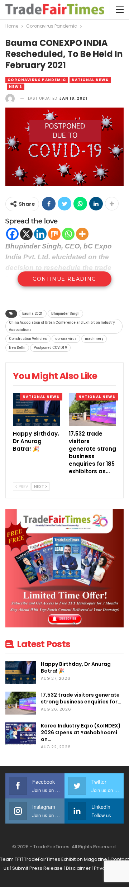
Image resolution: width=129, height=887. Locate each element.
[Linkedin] (40, 234)
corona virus (66, 339)
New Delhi (17, 348)
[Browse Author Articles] (10, 98)
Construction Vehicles (28, 339)
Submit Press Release (37, 868)
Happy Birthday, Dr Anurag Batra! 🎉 (76, 667)
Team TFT (11, 859)
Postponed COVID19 (50, 348)
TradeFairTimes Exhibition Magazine (65, 859)
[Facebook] (12, 234)
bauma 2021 (32, 314)
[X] (26, 234)
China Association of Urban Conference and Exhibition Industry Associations (62, 326)
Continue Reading (64, 279)
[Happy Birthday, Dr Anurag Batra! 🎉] (36, 409)
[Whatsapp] (68, 234)
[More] (82, 234)
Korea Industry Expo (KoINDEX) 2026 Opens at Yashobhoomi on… (81, 732)
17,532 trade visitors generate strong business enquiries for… (81, 698)
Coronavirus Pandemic (37, 79)
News (15, 86)
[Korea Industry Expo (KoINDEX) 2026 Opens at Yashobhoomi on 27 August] (20, 733)
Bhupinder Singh (65, 314)
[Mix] (54, 234)
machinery (94, 339)
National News (90, 79)
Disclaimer (78, 868)
